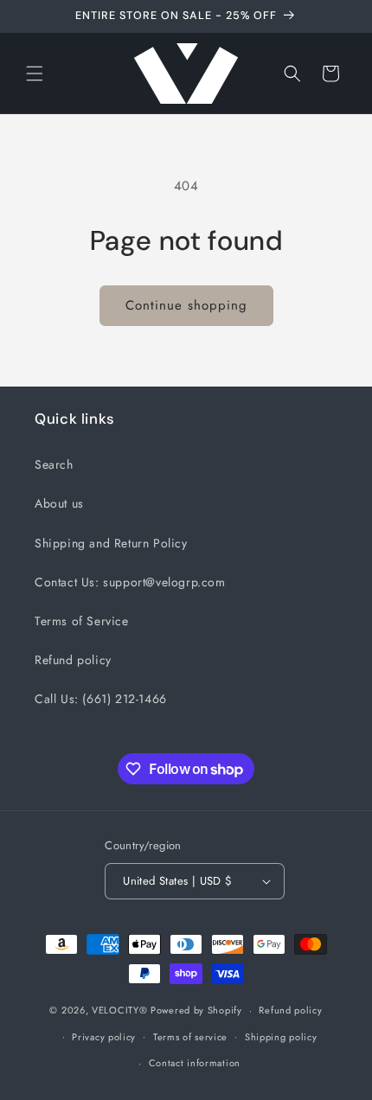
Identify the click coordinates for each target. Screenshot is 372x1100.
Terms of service (190, 1037)
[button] (35, 73)
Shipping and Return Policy (111, 543)
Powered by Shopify (196, 1010)
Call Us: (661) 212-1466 (101, 698)
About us (59, 503)
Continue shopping (186, 305)
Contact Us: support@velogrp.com (130, 582)
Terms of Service (82, 621)
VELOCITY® (121, 1010)
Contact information (195, 1063)
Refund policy (73, 659)
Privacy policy (104, 1037)
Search (54, 464)
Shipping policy (281, 1037)
